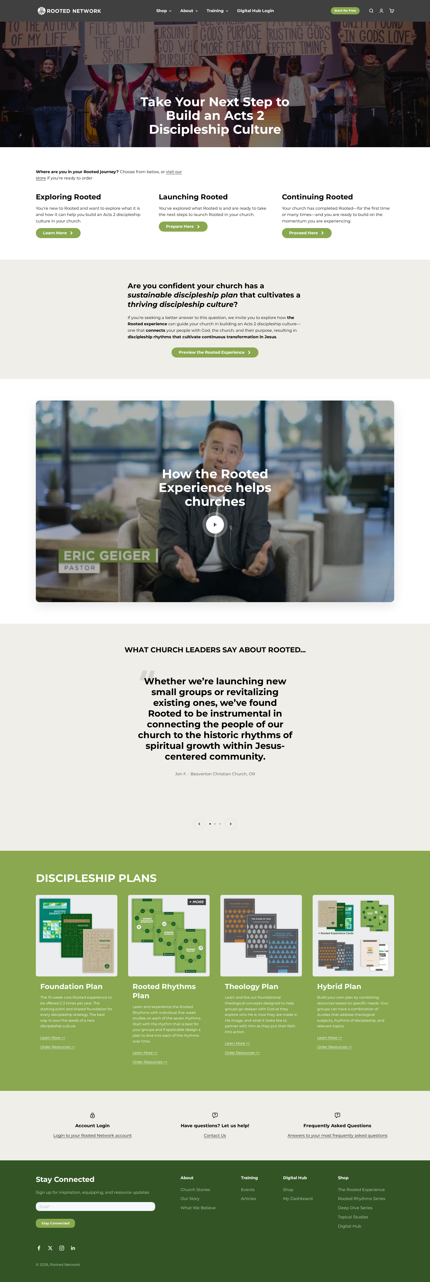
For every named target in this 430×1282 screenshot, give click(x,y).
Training (215, 10)
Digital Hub (349, 1226)
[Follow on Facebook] (39, 1248)
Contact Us (215, 1135)
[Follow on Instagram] (62, 1248)
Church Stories (195, 1189)
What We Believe (198, 1207)
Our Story (190, 1198)
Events (248, 1189)
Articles (248, 1198)
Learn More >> (52, 1038)
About (186, 10)
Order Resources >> (57, 1047)
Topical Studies (353, 1217)
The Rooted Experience (361, 1189)
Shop (161, 10)
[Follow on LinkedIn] (73, 1248)
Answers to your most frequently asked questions (337, 1135)
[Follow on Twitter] (50, 1248)
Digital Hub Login (255, 10)
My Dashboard (298, 1198)
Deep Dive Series (355, 1207)
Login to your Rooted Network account (92, 1135)
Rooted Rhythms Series (361, 1198)
